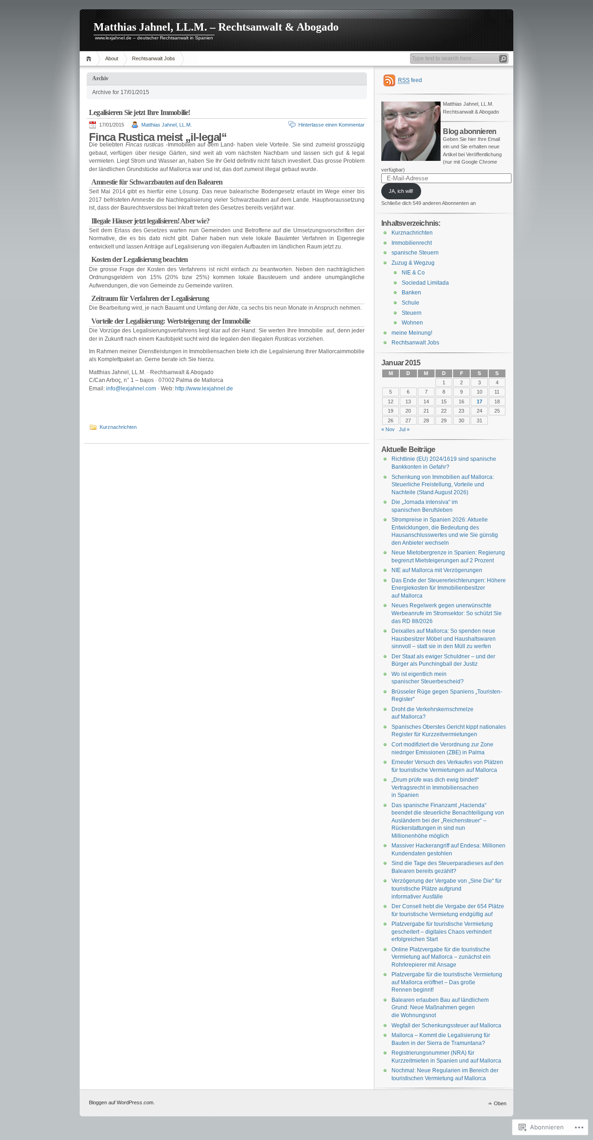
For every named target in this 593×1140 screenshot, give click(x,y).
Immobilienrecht (411, 243)
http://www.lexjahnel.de (204, 388)
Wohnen (412, 322)
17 (479, 401)
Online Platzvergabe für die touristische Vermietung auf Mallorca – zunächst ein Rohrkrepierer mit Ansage (441, 957)
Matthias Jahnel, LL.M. (166, 124)
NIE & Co (413, 272)
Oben (500, 1103)
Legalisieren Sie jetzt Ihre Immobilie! (139, 112)
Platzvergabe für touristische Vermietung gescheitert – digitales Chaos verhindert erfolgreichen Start (442, 932)
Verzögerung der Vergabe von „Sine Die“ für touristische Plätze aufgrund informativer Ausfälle (446, 888)
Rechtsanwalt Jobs (153, 58)
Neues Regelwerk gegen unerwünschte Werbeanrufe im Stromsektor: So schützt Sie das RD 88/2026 (446, 613)
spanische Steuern (415, 252)
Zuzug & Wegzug (413, 263)
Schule (410, 302)
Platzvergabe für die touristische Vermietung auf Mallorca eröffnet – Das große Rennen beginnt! (446, 982)
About (111, 58)
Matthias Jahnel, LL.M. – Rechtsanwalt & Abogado (216, 27)
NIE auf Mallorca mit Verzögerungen (436, 570)
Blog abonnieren (469, 131)
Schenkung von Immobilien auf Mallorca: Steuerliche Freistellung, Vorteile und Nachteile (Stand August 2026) (442, 485)
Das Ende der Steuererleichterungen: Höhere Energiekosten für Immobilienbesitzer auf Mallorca (448, 588)
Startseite (90, 58)
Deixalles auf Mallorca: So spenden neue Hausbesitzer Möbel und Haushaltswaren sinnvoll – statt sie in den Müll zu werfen (443, 639)
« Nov (388, 429)
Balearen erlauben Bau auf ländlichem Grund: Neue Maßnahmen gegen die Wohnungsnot (440, 1008)
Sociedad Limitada (425, 283)
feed (410, 80)
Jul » (404, 429)
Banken (411, 292)
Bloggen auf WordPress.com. (122, 1102)
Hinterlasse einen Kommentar (331, 124)
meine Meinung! (411, 333)
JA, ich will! (401, 191)
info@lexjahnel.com (131, 388)
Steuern (412, 313)
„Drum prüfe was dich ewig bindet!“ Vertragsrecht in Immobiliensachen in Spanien (435, 787)
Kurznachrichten (118, 427)
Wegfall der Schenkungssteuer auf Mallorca (446, 1025)
